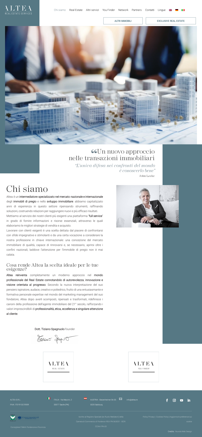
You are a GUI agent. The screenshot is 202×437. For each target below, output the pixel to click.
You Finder (108, 10)
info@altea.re (132, 399)
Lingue (162, 10)
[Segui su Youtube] (182, 400)
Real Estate (76, 10)
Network (123, 10)
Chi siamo (60, 10)
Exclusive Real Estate (171, 21)
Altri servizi (92, 10)
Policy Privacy (149, 416)
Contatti (149, 10)
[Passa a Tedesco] (176, 10)
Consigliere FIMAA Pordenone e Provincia (28, 427)
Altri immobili (123, 21)
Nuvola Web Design (183, 431)
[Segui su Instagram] (174, 400)
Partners (137, 10)
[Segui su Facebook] (167, 400)
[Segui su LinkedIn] (189, 400)
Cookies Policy (162, 416)
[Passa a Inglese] (170, 10)
